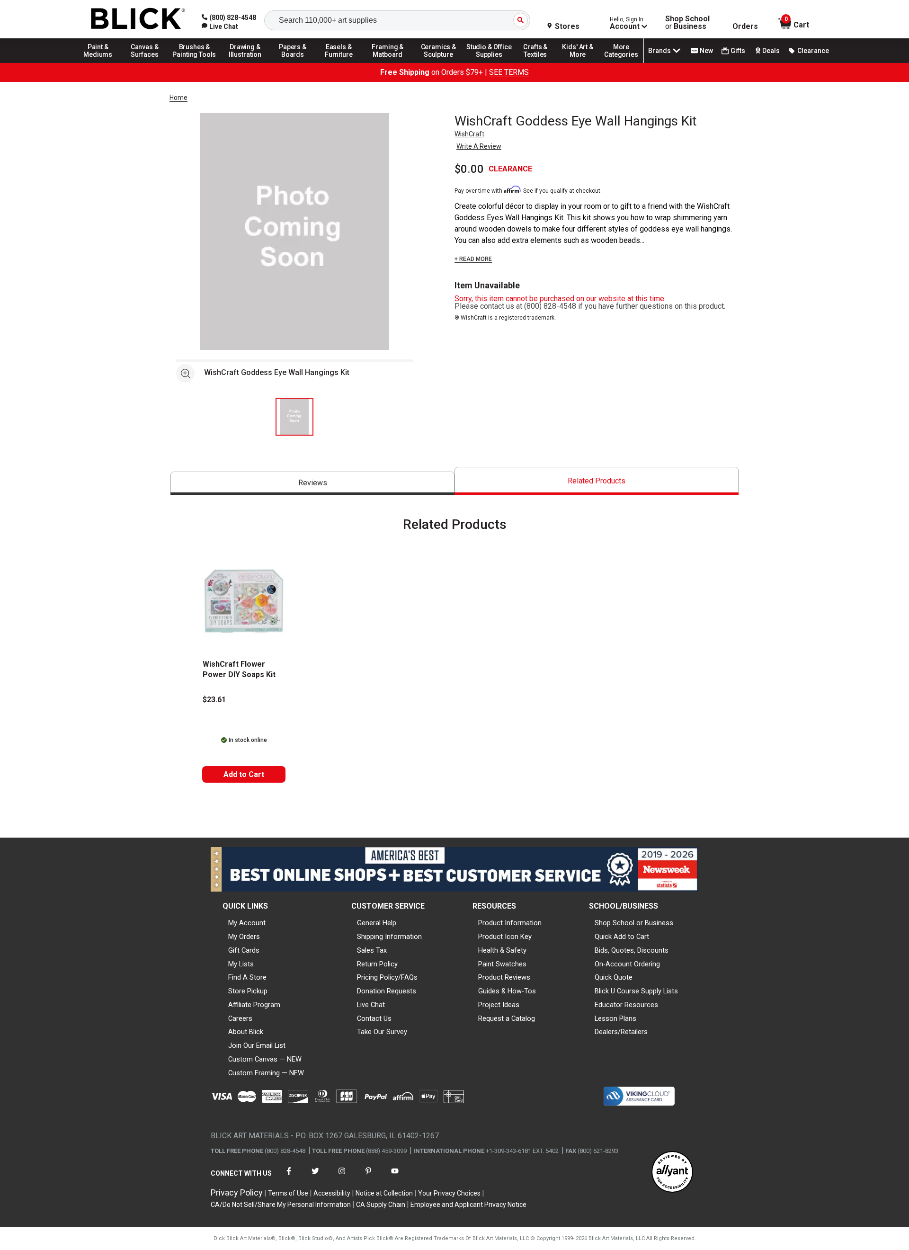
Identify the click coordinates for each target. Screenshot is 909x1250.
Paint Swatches (502, 964)
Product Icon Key (505, 936)
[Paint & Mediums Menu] (101, 62)
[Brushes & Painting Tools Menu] (194, 62)
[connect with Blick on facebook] (288, 1176)
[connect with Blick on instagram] (341, 1176)
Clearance (813, 50)
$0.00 (469, 169)
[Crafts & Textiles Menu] (539, 62)
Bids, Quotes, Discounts (631, 950)
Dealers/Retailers (621, 1031)
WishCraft (469, 134)
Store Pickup (247, 991)
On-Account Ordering (627, 964)
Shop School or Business (634, 923)
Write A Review (478, 146)
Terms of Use (288, 1193)
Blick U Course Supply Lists (636, 991)
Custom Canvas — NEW (265, 1059)
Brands (659, 50)
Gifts (738, 50)
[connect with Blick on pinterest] (368, 1176)
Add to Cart (243, 774)
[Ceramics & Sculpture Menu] (438, 62)
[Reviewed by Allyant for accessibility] (672, 1173)
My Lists (241, 964)
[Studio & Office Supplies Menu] (489, 62)
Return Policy (377, 964)
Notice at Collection (384, 1193)
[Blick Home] (138, 19)
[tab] (312, 483)
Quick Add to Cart (622, 936)
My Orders (244, 936)
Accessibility (331, 1193)
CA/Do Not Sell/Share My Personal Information (281, 1204)
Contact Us (374, 1018)
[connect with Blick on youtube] (394, 1176)
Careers (240, 1018)
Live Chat (371, 1004)
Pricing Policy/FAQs (387, 977)
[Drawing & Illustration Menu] (245, 62)
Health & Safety (502, 950)
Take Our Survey (382, 1031)
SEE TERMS (509, 72)
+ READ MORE (473, 259)
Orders (745, 26)
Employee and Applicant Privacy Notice (468, 1204)
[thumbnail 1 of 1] (294, 417)
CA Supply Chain (380, 1204)
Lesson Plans (615, 1018)
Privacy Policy (237, 1192)
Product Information (510, 923)
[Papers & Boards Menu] (295, 62)
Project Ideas (498, 1004)
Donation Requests (386, 991)
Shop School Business (687, 22)
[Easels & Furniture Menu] (340, 62)
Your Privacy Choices (449, 1193)
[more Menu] (621, 62)
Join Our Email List (256, 1045)
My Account (247, 923)
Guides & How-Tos (507, 991)
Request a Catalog (506, 1018)
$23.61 (214, 699)
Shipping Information (389, 936)
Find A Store (247, 977)
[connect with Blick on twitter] (315, 1176)
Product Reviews (504, 977)
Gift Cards (243, 950)
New (706, 50)
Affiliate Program (254, 1004)
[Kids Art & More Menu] (581, 62)
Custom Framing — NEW (266, 1073)
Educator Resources (626, 1004)
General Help (376, 923)
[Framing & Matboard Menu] (387, 62)
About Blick (245, 1031)
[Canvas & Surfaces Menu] (145, 62)
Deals (771, 50)
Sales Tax (372, 950)
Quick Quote (614, 977)
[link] (220, 26)
